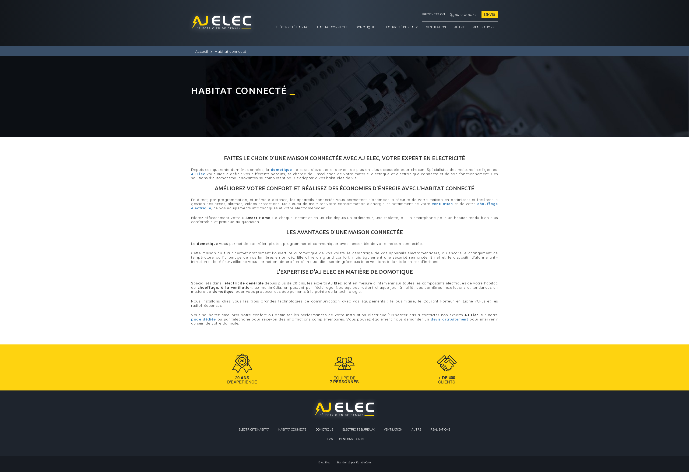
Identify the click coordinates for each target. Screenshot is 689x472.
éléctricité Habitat (292, 27)
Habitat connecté (332, 27)
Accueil (201, 51)
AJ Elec (198, 174)
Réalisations (483, 27)
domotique (281, 169)
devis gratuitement (449, 319)
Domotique (365, 27)
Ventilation (436, 27)
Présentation (433, 14)
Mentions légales (351, 439)
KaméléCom (363, 462)
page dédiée (203, 319)
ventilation (442, 204)
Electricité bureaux (400, 27)
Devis (489, 14)
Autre (459, 27)
